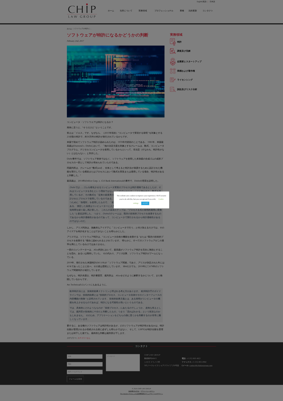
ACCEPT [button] (145, 203)
